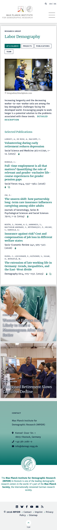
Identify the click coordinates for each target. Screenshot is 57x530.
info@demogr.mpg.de (26, 446)
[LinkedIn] (16, 507)
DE (55, 4)
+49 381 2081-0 (23, 441)
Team (8, 52)
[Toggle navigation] (51, 15)
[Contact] (36, 507)
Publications (43, 46)
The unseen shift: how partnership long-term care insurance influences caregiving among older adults (28, 202)
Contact (28, 512)
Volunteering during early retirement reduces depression (24, 144)
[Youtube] (30, 507)
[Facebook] (26, 507)
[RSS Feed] (41, 507)
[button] (46, 3)
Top (28, 527)
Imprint (39, 512)
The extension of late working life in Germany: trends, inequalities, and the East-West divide (28, 266)
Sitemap (33, 515)
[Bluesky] (21, 507)
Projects (27, 46)
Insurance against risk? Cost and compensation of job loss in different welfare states (28, 237)
